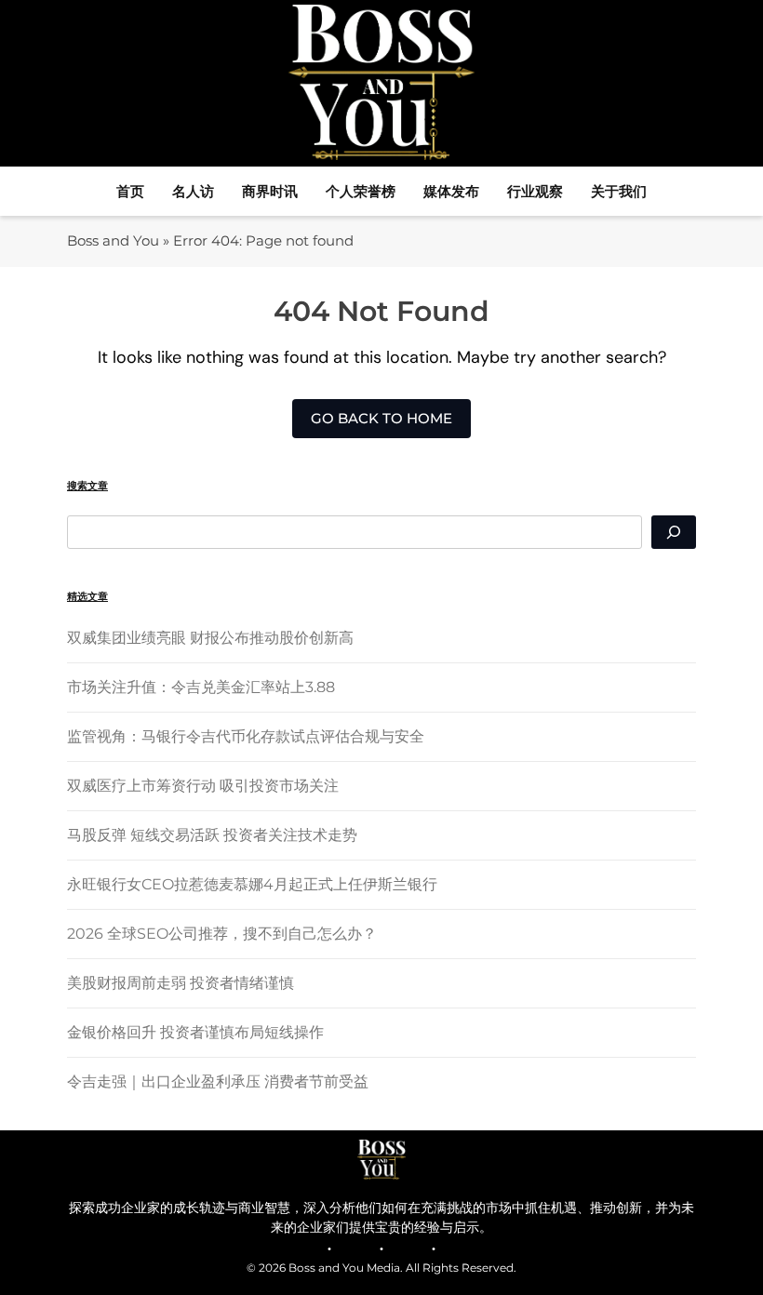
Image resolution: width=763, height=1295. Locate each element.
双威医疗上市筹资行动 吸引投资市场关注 (203, 785)
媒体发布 (451, 191)
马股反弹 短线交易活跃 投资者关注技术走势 (212, 835)
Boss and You (113, 240)
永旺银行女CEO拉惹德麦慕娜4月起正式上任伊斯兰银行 (252, 884)
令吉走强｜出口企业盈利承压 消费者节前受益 (217, 1081)
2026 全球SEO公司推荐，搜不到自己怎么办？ (222, 933)
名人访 (193, 191)
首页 (130, 191)
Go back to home (381, 418)
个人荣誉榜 (360, 191)
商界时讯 (270, 191)
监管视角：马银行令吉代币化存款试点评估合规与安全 (245, 736)
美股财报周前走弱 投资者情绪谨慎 (180, 983)
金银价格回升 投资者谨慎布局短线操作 (195, 1032)
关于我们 (619, 191)
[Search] (673, 532)
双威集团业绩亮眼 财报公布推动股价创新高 (210, 638)
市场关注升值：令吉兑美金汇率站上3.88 (201, 687)
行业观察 (535, 191)
